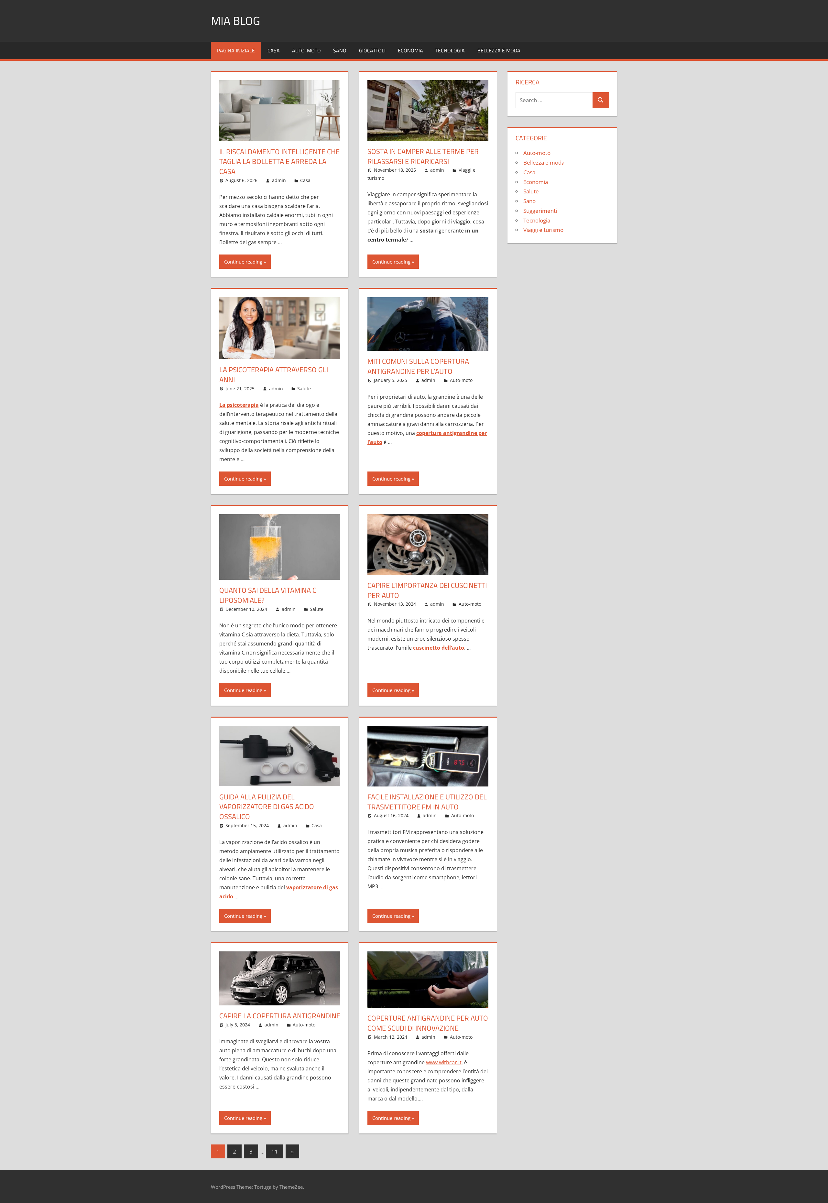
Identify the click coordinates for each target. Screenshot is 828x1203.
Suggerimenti (540, 210)
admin (279, 180)
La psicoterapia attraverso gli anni (273, 374)
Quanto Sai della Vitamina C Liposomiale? (267, 595)
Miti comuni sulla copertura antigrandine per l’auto (418, 366)
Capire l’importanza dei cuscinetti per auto (427, 590)
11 (274, 1151)
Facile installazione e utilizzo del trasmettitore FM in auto (427, 801)
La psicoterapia (239, 404)
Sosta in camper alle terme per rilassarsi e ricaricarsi (423, 156)
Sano (339, 50)
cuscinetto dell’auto (438, 647)
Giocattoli (372, 50)
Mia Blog (235, 20)
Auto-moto (306, 50)
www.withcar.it (444, 1062)
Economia (410, 50)
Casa (273, 50)
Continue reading (243, 261)
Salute (304, 388)
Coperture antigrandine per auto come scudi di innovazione (427, 1023)
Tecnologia (450, 50)
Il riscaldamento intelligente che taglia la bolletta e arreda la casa (279, 161)
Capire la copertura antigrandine (279, 1015)
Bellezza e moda (498, 50)
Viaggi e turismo (543, 229)
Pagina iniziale (236, 50)
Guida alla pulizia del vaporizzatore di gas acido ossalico (266, 806)
